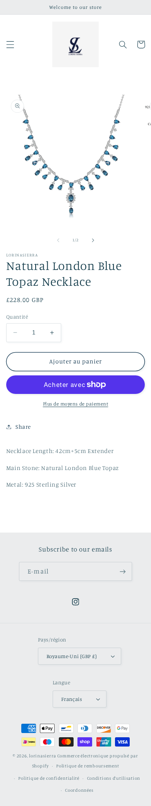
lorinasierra (42, 755)
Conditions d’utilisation (114, 778)
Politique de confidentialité (48, 778)
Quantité (17, 317)
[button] (10, 44)
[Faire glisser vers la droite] (92, 240)
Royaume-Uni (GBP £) (71, 656)
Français (71, 699)
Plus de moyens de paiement (75, 404)
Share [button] (23, 426)
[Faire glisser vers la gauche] (58, 240)
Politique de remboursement (87, 766)
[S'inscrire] (122, 571)
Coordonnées (79, 790)
